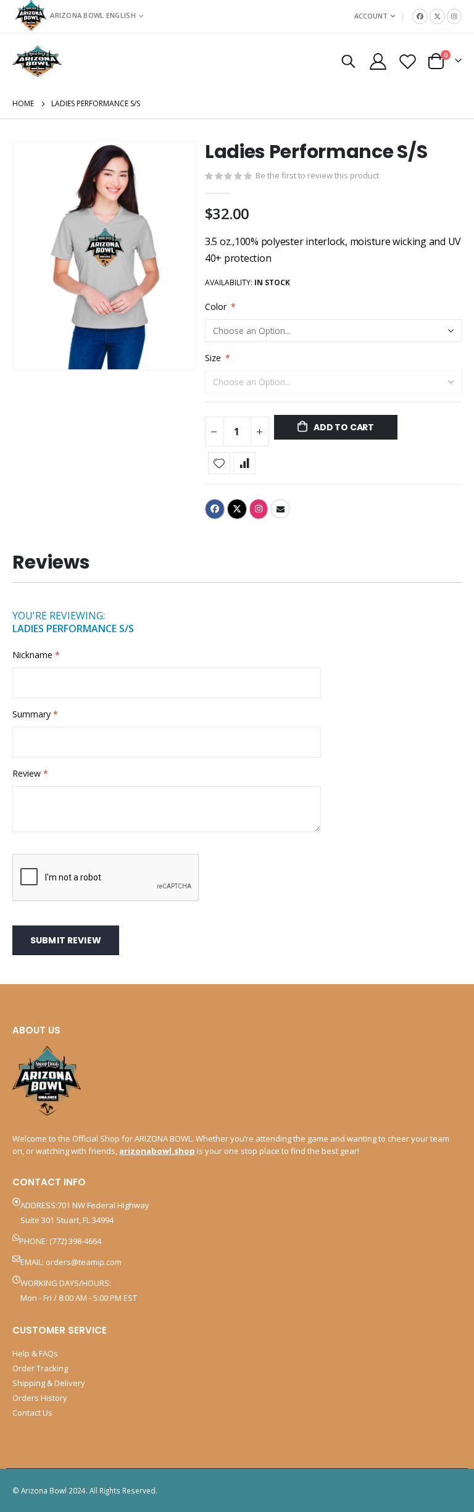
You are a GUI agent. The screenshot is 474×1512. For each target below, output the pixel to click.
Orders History (39, 1397)
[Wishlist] (408, 61)
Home (23, 103)
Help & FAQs (35, 1353)
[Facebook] (420, 16)
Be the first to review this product (317, 175)
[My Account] (378, 61)
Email (280, 509)
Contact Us (32, 1412)
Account (371, 15)
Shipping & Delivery (48, 1383)
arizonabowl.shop (157, 1150)
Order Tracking (40, 1368)
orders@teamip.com (84, 1262)
